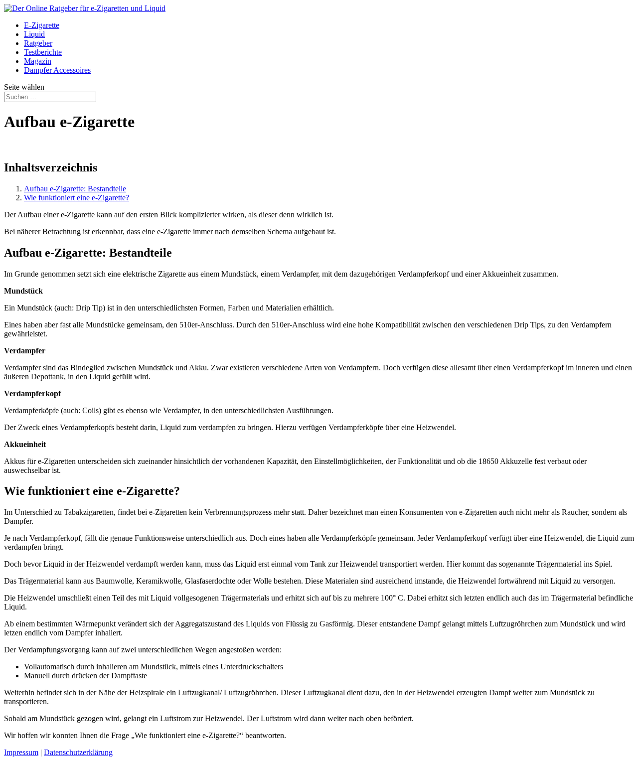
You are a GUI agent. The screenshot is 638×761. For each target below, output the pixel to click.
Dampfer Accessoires (57, 70)
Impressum (21, 752)
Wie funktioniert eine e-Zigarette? (76, 197)
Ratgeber (38, 43)
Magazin (37, 61)
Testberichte (43, 52)
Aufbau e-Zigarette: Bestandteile (75, 188)
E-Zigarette (41, 25)
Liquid (34, 34)
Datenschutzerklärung (78, 752)
